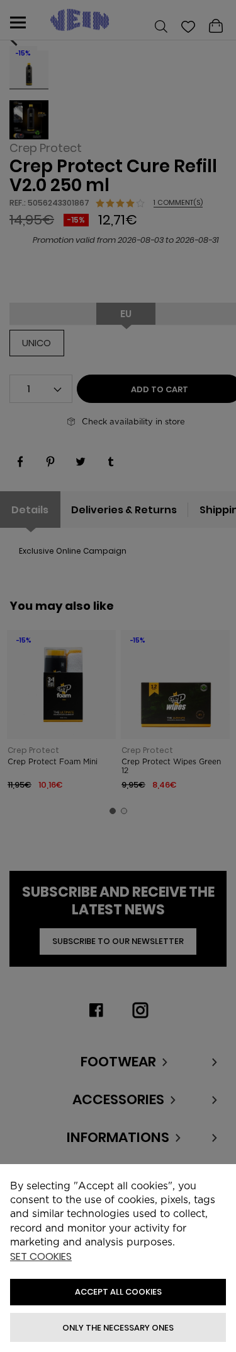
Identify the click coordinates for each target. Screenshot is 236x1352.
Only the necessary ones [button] (118, 1328)
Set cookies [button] (41, 1257)
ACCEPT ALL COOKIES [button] (118, 1292)
